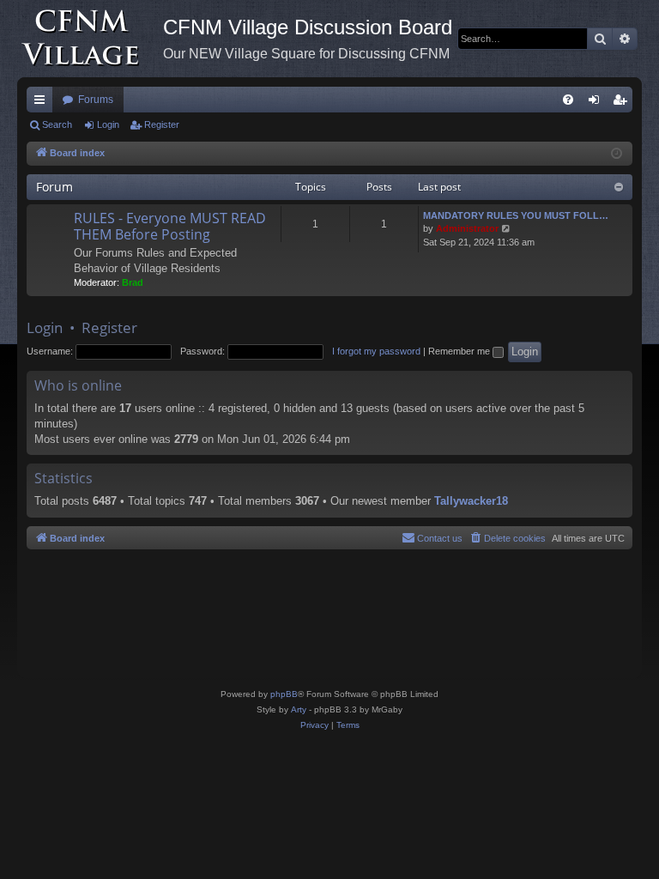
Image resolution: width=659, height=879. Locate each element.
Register (161, 124)
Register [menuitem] (623, 103)
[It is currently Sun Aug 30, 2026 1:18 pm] (616, 154)
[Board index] (90, 38)
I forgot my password (376, 351)
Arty (298, 709)
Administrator (467, 228)
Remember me (460, 351)
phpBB (284, 694)
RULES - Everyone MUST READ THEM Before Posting (170, 226)
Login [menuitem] (597, 103)
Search (57, 124)
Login (108, 124)
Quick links (42, 103)
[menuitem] (568, 99)
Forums (95, 100)
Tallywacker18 (471, 500)
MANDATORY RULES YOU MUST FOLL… (515, 215)
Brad (132, 282)
